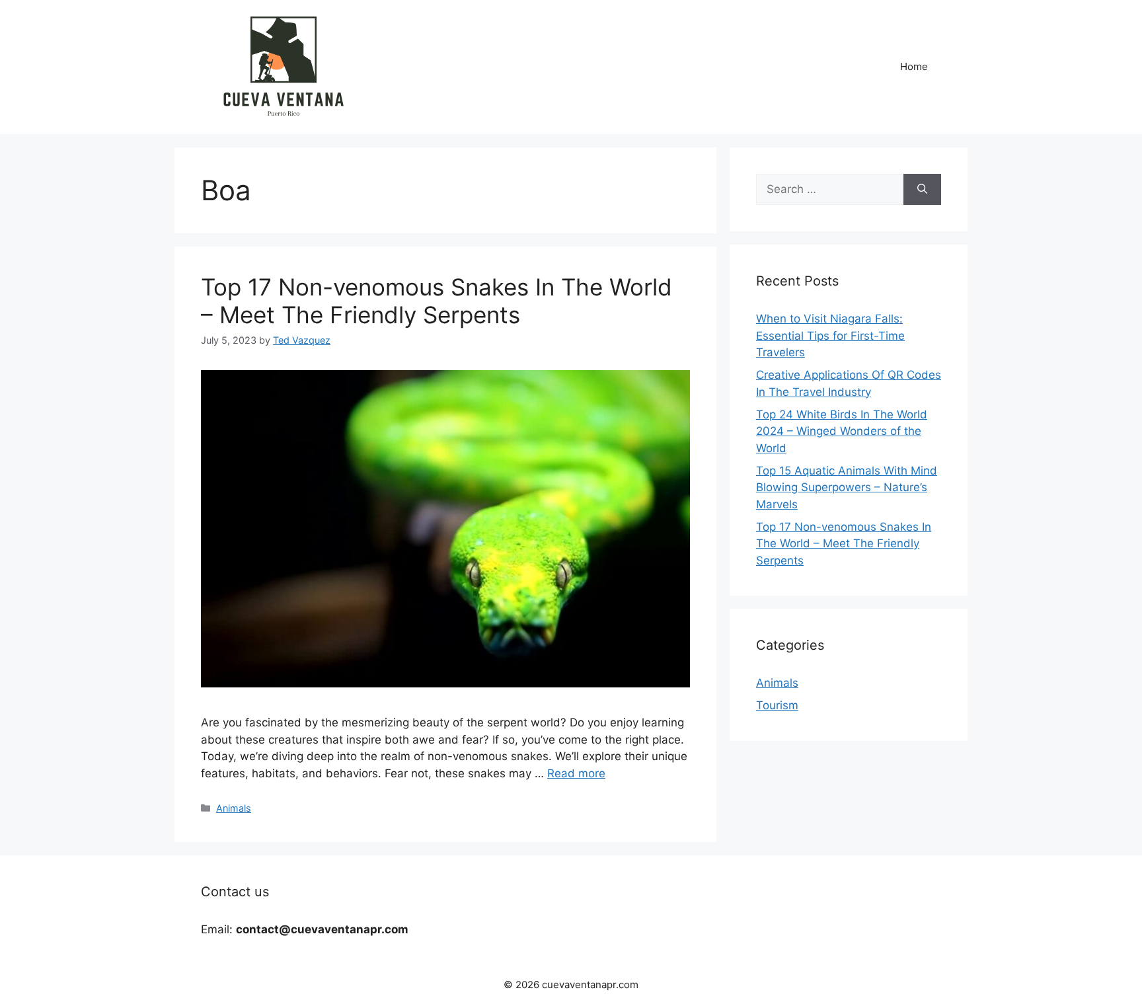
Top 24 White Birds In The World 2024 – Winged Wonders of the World (841, 431)
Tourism (777, 705)
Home (914, 66)
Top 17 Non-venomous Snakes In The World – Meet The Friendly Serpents (436, 301)
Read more (576, 773)
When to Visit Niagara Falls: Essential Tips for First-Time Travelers (830, 335)
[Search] (922, 190)
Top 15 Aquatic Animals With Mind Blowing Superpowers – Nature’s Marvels (846, 487)
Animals (233, 808)
